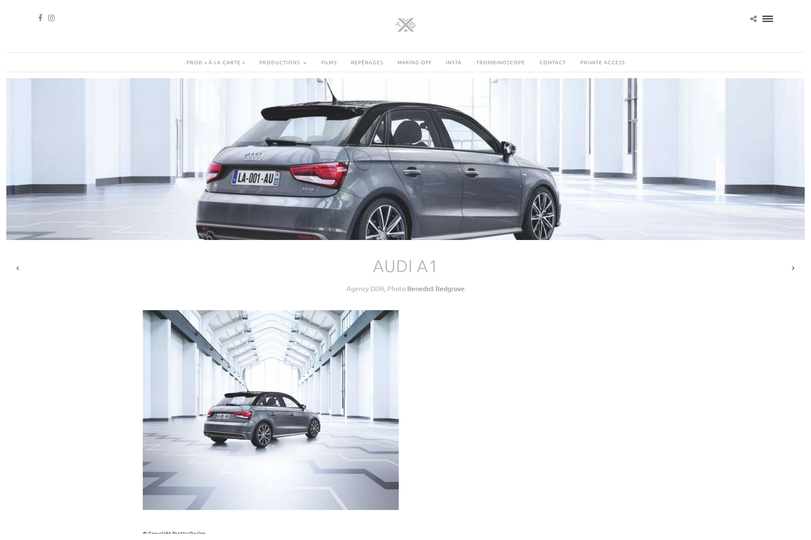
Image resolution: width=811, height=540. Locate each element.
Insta (454, 62)
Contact (552, 62)
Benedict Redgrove (436, 288)
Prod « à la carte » (216, 62)
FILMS (329, 62)
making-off (414, 62)
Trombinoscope (500, 62)
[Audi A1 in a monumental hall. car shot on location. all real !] (271, 410)
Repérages (367, 62)
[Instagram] (51, 18)
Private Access (602, 62)
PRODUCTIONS (279, 62)
